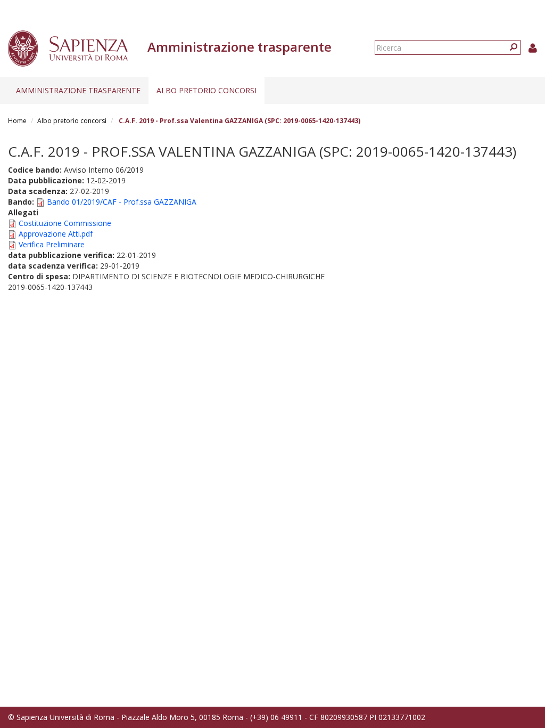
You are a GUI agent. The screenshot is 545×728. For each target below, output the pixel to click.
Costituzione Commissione (65, 223)
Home (17, 120)
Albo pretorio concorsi (206, 90)
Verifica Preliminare (52, 244)
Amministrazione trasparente (78, 90)
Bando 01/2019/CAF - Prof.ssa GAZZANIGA (121, 202)
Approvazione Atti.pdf (56, 234)
